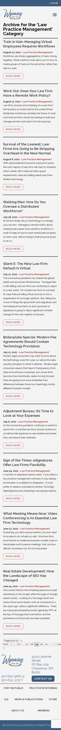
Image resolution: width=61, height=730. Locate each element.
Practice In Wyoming (43, 688)
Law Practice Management (38, 52)
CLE (6, 699)
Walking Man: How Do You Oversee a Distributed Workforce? (24, 206)
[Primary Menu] (55, 15)
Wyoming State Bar (13, 14)
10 (18, 644)
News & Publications (29, 699)
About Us (17, 710)
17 (27, 644)
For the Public (13, 688)
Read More (13, 76)
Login (54, 3)
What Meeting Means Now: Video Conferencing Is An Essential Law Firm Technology (30, 518)
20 (41, 644)
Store (53, 699)
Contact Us (43, 678)
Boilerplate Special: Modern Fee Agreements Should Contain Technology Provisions (29, 341)
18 (31, 644)
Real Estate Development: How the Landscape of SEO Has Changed (28, 575)
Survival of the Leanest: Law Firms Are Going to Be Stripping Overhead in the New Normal (28, 148)
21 (46, 644)
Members (44, 710)
